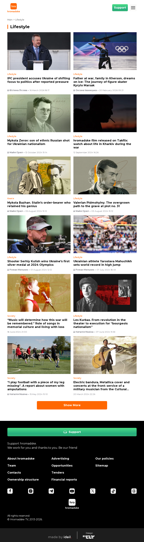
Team (11, 465)
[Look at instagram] (30, 491)
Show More (72, 405)
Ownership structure (23, 479)
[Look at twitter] (92, 491)
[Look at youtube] (72, 491)
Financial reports (64, 479)
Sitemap (101, 465)
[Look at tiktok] (113, 491)
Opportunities (62, 465)
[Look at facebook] (10, 491)
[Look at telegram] (51, 491)
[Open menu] (133, 7)
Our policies (104, 458)
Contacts (14, 472)
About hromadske (21, 458)
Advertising (60, 458)
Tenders (57, 472)
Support (120, 7)
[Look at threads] (134, 491)
